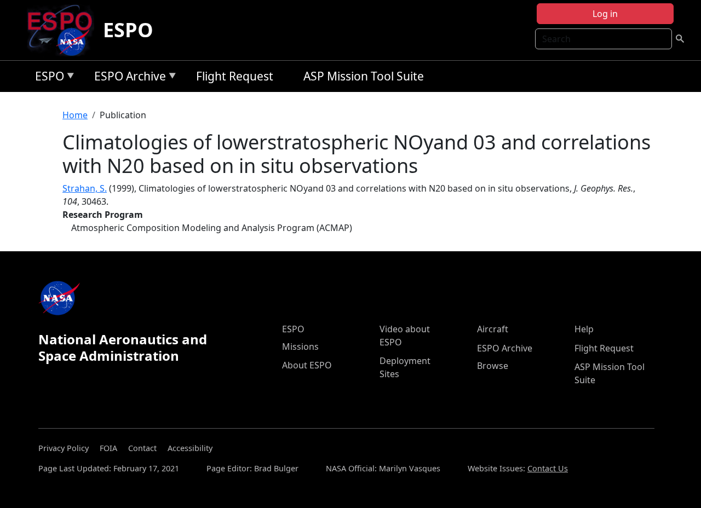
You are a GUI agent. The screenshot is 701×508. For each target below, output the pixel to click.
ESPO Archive (127, 78)
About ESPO (307, 365)
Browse (492, 366)
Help (584, 329)
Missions (300, 346)
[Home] (64, 30)
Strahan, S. (84, 188)
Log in (605, 14)
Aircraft (492, 329)
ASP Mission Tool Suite (363, 76)
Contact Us (547, 468)
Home (75, 115)
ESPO (128, 29)
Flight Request (234, 76)
